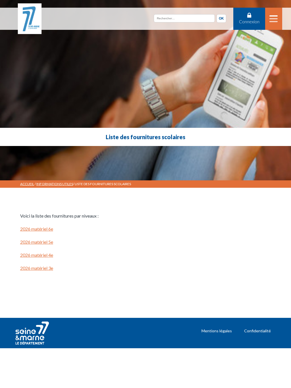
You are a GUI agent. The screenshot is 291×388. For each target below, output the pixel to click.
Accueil (27, 184)
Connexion (249, 21)
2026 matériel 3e (36, 268)
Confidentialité (257, 330)
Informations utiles (54, 184)
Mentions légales (216, 330)
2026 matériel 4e (36, 255)
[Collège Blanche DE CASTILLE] (29, 18)
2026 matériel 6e (36, 228)
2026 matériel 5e (36, 242)
